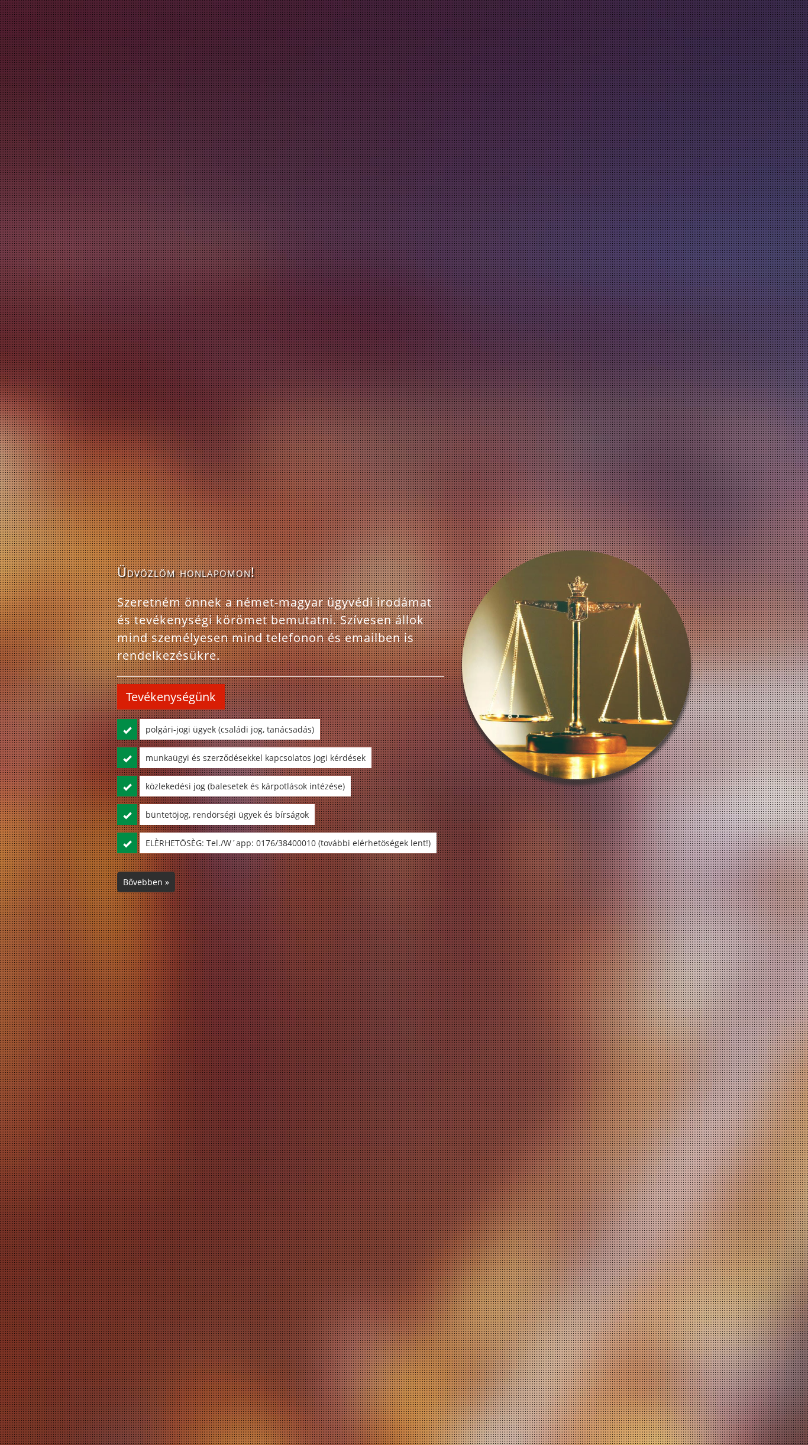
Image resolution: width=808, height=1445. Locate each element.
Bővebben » (146, 882)
